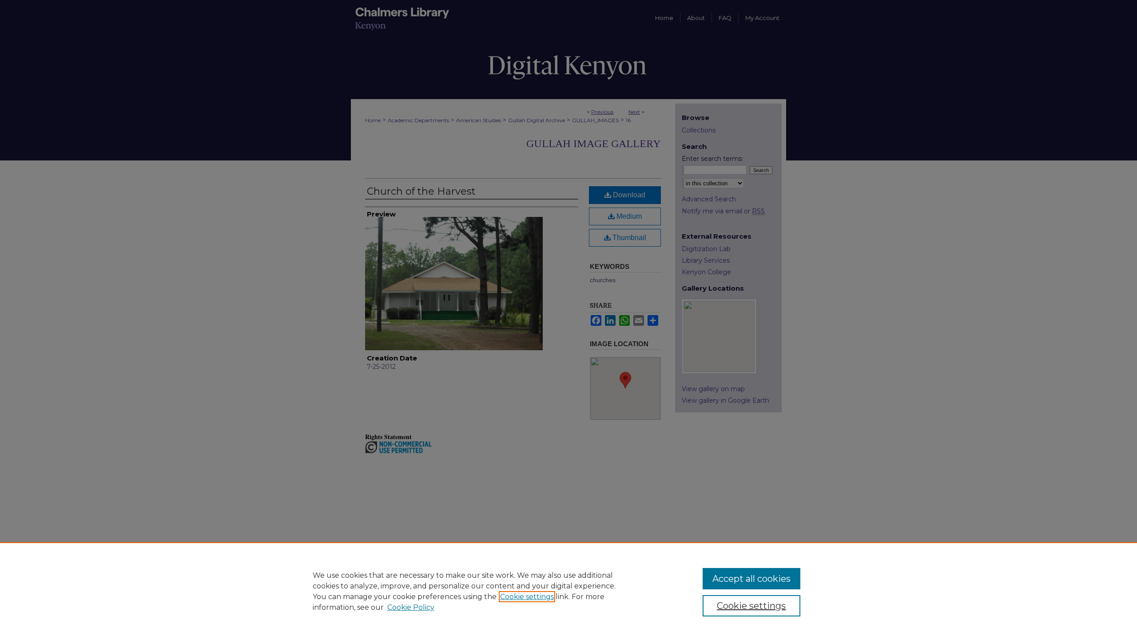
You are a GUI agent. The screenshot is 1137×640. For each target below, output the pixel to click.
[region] (568, 591)
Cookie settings (527, 596)
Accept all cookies (751, 578)
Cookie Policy (410, 607)
